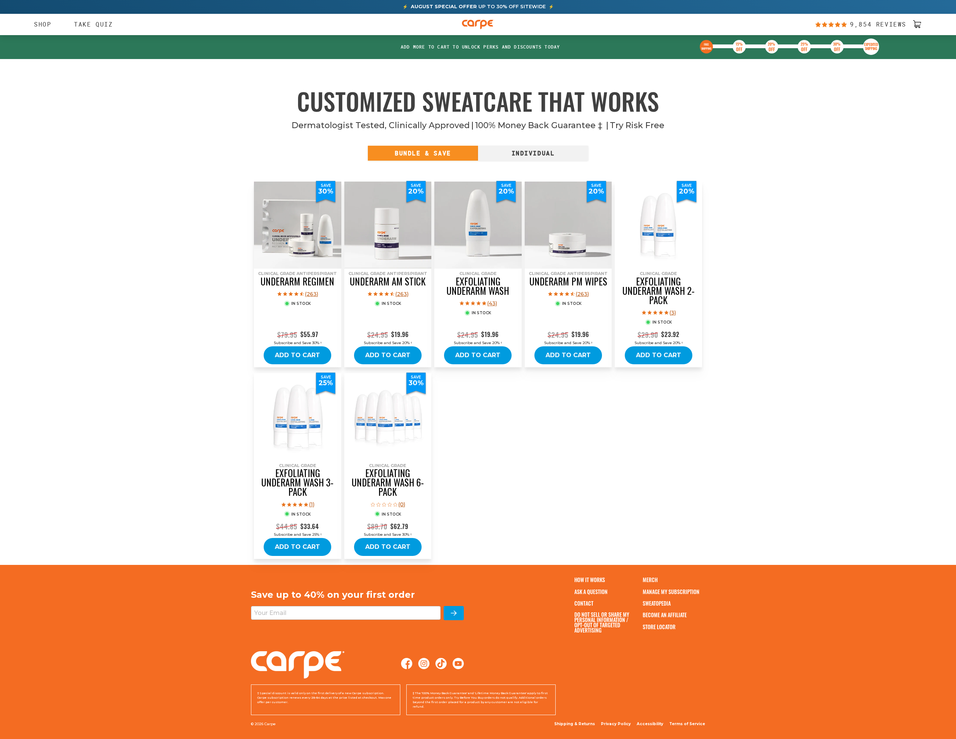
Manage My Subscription (671, 592)
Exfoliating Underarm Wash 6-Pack (388, 482)
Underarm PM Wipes (568, 281)
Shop (39, 24)
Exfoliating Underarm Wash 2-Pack (659, 290)
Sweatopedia (657, 603)
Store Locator (659, 627)
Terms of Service (687, 723)
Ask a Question (591, 592)
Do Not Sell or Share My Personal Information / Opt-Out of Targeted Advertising (601, 622)
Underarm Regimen (297, 281)
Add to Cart (297, 355)
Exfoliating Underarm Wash (478, 285)
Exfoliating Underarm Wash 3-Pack (297, 482)
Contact (583, 603)
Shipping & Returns (574, 723)
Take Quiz (93, 24)
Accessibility (650, 724)
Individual (533, 153)
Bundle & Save (423, 153)
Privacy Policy (616, 723)
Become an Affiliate (665, 615)
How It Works (589, 580)
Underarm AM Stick (388, 281)
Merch (650, 580)
